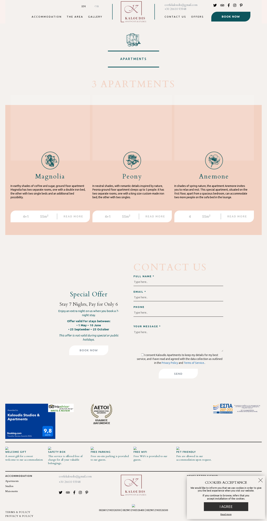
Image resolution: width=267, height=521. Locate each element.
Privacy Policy (170, 362)
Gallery (95, 16)
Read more (226, 514)
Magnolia (50, 176)
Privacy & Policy (19, 516)
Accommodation (47, 16)
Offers (197, 16)
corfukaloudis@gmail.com (181, 5)
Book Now (231, 16)
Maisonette (11, 491)
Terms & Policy (17, 512)
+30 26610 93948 (175, 9)
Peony (132, 176)
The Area (75, 16)
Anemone (214, 176)
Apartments (12, 481)
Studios (9, 486)
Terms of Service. (194, 362)
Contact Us (175, 16)
